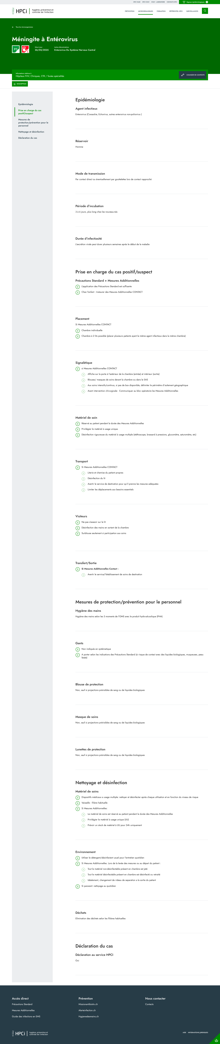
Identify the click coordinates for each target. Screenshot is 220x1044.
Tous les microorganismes (24, 27)
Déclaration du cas (27, 138)
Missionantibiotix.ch (88, 1004)
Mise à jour (38, 47)
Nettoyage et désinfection (31, 131)
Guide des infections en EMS (26, 1016)
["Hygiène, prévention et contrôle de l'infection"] (33, 11)
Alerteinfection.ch (87, 1010)
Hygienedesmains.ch (89, 1016)
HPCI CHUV (145, 2)
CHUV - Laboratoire (158, 2)
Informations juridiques (198, 1032)
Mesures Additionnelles (23, 1010)
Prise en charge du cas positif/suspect (29, 112)
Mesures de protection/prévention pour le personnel (33, 122)
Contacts (149, 1004)
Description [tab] (21, 84)
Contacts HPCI (172, 2)
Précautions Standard (22, 1004)
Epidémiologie (25, 104)
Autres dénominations (61, 47)
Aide (184, 1032)
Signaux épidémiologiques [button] (197, 2)
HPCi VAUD (136, 2)
